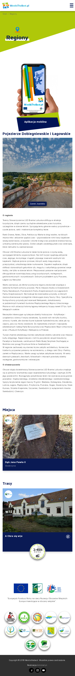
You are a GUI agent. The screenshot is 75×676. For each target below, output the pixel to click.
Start (5, 14)
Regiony (13, 14)
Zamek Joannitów (37, 204)
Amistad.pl (42, 665)
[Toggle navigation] (71, 5)
